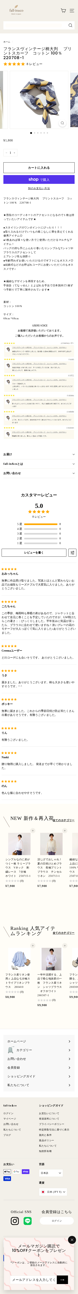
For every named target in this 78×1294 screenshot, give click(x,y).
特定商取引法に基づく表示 (54, 1129)
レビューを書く (34, 552)
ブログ (7, 1135)
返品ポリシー (46, 1140)
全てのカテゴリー (64, 820)
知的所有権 (45, 1151)
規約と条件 (45, 1135)
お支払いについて (49, 1113)
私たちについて (12, 1129)
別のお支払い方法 (39, 188)
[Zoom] (62, 123)
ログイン (8, 1113)
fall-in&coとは (13, 463)
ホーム (6, 42)
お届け (7, 454)
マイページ (9, 1118)
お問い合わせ (12, 473)
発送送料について (49, 1118)
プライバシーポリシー (51, 1124)
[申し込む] (62, 1279)
